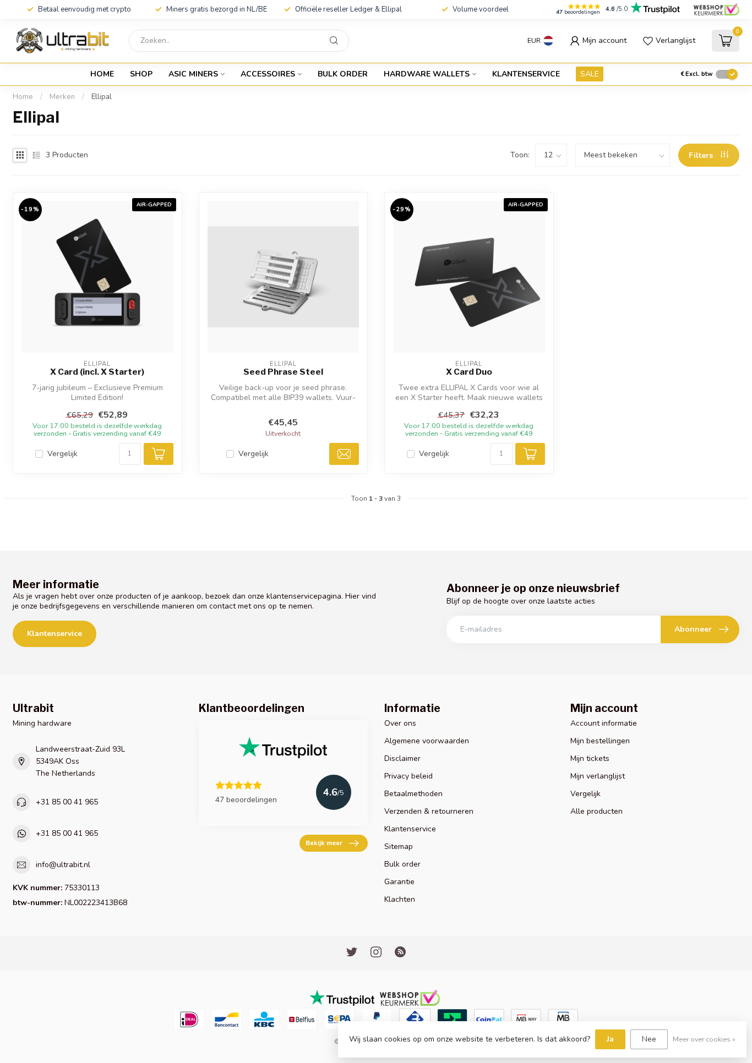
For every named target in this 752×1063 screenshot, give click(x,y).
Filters (702, 155)
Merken (62, 97)
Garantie (399, 881)
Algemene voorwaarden (426, 741)
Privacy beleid (408, 776)
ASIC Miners (193, 74)
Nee (649, 1039)
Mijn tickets (589, 758)
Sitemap (398, 846)
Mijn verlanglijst (597, 776)
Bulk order (343, 74)
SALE (589, 74)
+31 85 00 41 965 (67, 802)
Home (102, 74)
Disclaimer (402, 758)
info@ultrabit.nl (63, 864)
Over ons (400, 723)
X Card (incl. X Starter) (97, 372)
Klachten (399, 899)
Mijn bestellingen (600, 741)
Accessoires (268, 74)
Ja (610, 1039)
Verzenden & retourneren (428, 811)
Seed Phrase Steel (283, 372)
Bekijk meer (324, 843)
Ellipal (101, 97)
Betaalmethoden (413, 793)
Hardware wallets (427, 74)
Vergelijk (62, 454)
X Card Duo (469, 372)
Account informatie (603, 723)
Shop (141, 74)
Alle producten (596, 811)
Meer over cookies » (704, 1039)
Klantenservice (526, 74)
